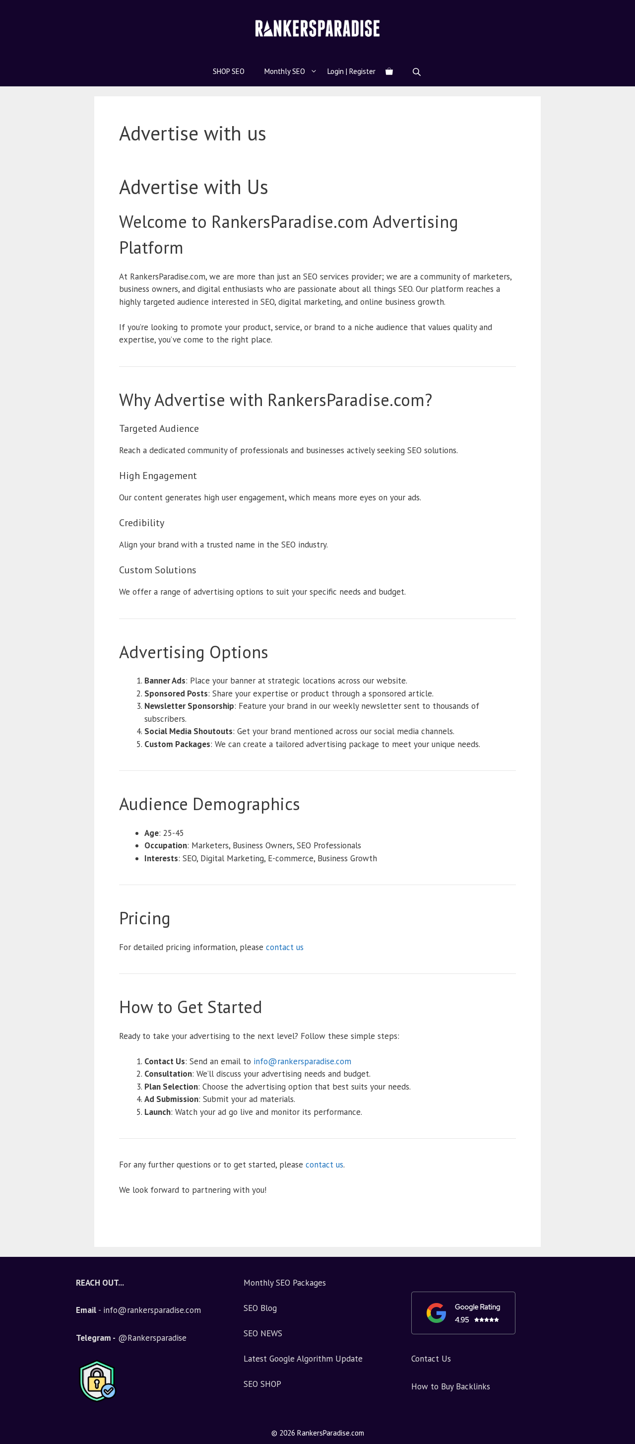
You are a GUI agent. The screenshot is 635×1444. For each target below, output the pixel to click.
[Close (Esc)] (602, 11)
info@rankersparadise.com (302, 1061)
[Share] (624, 11)
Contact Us (431, 1358)
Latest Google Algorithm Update (303, 1358)
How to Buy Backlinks (450, 1386)
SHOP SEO (229, 71)
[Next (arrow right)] (617, 722)
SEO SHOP (262, 1383)
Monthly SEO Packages (285, 1282)
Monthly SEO (284, 71)
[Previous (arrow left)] (17, 722)
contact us (285, 947)
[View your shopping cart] (389, 71)
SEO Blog (260, 1308)
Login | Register (351, 71)
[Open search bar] (418, 72)
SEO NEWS (263, 1333)
